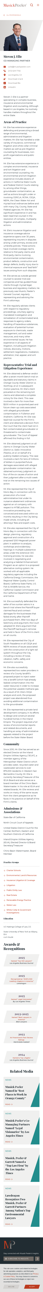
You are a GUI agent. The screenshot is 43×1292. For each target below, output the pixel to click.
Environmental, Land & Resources (22, 875)
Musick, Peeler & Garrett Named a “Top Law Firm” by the (16, 1165)
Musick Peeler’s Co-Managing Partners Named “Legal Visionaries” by (17, 1128)
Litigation (11, 885)
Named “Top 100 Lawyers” (21, 961)
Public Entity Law (14, 890)
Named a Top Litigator (21, 1058)
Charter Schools (14, 870)
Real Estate (12, 895)
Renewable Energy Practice (19, 900)
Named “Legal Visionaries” (21, 999)
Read (7, 1104)
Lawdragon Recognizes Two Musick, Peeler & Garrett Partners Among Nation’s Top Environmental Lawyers (17, 1207)
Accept (32, 1286)
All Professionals (14, 15)
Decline (11, 1286)
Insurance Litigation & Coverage (21, 880)
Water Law (11, 905)
